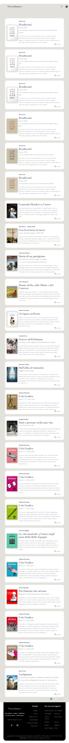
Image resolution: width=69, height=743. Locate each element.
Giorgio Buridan (23, 419)
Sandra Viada (31, 226)
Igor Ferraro (22, 671)
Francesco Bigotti (24, 530)
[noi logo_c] (67, 6)
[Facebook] (12, 725)
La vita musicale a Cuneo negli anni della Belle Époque (37, 535)
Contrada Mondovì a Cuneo (35, 204)
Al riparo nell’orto (29, 314)
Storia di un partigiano (32, 256)
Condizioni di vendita (32, 738)
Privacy (47, 738)
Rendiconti (25, 24)
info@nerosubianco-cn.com (14, 719)
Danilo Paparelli (23, 588)
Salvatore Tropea (24, 364)
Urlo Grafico (26, 396)
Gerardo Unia (23, 336)
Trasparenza (42, 738)
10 (60, 699)
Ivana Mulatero (23, 282)
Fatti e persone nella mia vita (36, 422)
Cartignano (25, 674)
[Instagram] (17, 725)
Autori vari (22, 21)
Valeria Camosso (24, 310)
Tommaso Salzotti (24, 253)
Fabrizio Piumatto (24, 393)
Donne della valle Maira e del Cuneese (36, 286)
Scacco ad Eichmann (31, 339)
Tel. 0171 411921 (54, 736)
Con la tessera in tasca (32, 230)
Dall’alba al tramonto (31, 368)
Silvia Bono (22, 226)
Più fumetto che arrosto (32, 591)
